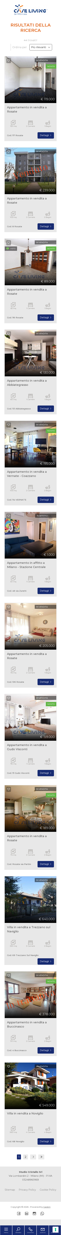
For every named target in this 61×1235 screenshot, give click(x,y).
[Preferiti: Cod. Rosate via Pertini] (8, 789)
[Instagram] (34, 1213)
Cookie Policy (48, 1189)
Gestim (47, 1207)
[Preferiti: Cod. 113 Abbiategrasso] (8, 333)
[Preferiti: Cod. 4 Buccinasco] (8, 975)
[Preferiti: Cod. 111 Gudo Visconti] (8, 698)
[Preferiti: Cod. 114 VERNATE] (8, 424)
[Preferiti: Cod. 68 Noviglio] (8, 1066)
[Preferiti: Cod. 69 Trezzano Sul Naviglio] (8, 880)
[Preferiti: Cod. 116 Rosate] (8, 242)
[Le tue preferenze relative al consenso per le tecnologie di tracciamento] (55, 1230)
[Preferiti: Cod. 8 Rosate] (8, 151)
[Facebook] (18, 1213)
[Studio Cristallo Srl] (30, 9)
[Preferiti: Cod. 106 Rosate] (8, 606)
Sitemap (10, 1189)
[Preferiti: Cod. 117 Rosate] (8, 60)
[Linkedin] (26, 1213)
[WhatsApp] (42, 1213)
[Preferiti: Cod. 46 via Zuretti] (8, 515)
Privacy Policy (27, 1189)
